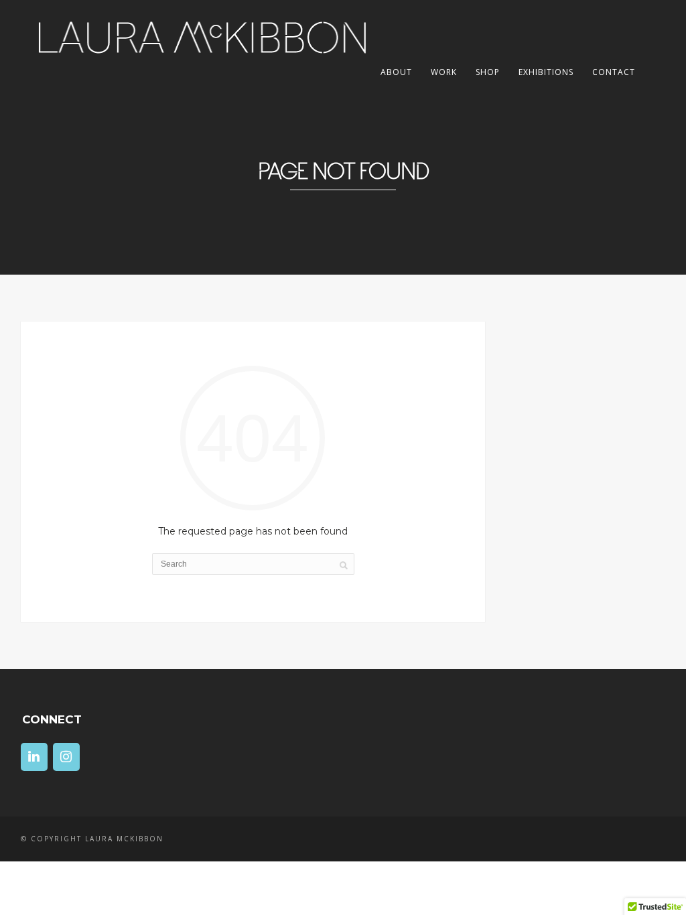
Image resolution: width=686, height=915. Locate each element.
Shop (488, 72)
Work (444, 72)
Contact (613, 72)
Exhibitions (546, 72)
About (396, 72)
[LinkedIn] (34, 757)
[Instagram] (66, 757)
